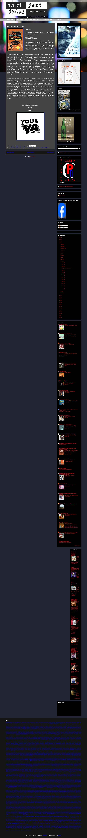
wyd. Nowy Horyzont (29, 823)
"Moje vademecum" (9, 734)
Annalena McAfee (8, 758)
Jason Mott (23, 775)
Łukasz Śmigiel (28, 830)
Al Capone (62, 753)
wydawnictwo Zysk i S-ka (74, 828)
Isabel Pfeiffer (64, 771)
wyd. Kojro (68, 820)
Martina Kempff (11, 790)
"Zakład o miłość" (30, 748)
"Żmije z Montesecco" (34, 750)
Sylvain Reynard (75, 804)
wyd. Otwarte (47, 823)
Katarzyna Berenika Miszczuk (28, 779)
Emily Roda (54, 765)
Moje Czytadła (62, 468)
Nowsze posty (10, 152)
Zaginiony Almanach (64, 541)
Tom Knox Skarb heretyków (68, 807)
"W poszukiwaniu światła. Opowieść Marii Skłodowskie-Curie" (38, 744)
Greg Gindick (45, 769)
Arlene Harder (49, 758)
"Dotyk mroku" (42, 726)
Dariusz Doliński (29, 763)
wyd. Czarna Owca (71, 817)
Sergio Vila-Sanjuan (78, 802)
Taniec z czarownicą (32, 806)
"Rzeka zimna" (56, 738)
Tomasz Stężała (33, 808)
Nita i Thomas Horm (47, 795)
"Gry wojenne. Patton (65, 728)
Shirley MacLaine (21, 803)
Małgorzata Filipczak (13, 791)
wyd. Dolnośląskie (33, 819)
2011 (60, 315)
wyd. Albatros (36, 816)
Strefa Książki (62, 371)
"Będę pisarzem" (58, 722)
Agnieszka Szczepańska (40, 753)
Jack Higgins (28, 774)
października (63, 248)
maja (62, 257)
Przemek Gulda (40, 798)
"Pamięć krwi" (11, 737)
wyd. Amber (65, 816)
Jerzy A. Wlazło (70, 775)
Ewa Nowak (33, 766)
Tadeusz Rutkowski (21, 806)
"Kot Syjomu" (52, 731)
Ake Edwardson (55, 753)
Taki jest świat (62, 195)
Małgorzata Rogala (62, 791)
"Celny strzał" (18, 723)
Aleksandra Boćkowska (11, 754)
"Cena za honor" (23, 723)
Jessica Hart (78, 775)
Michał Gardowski (55, 792)
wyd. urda (53, 827)
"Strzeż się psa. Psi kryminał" (22, 742)
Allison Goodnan (50, 754)
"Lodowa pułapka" (71, 732)
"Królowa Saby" (14, 732)
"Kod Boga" (19, 731)
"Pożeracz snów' (8, 738)
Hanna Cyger (11, 770)
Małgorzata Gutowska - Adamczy (22, 791)
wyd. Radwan (21, 825)
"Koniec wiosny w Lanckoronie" (45, 731)
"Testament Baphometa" (40, 743)
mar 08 (63, 283)
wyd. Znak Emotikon (16, 827)
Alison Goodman (44, 754)
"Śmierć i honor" (8, 750)
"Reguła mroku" (43, 738)
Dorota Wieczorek (47, 764)
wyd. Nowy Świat (36, 823)
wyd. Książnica (74, 820)
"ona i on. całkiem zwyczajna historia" (46, 749)
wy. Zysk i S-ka (12, 816)
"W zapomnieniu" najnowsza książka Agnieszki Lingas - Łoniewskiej (59, 744)
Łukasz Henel (12, 830)
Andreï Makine (17, 755)
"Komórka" (23, 731)
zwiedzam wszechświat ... (74, 689)
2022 (60, 295)
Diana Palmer (77, 763)
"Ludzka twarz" (76, 732)
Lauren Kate (35, 782)
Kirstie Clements (12, 781)
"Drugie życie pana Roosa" (53, 726)
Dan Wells (79, 761)
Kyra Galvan (25, 782)
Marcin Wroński (71, 786)
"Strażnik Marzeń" (9, 742)
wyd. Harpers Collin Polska (32, 820)
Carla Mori (57, 760)
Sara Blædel (63, 802)
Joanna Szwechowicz (63, 776)
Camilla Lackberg (41, 760)
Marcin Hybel (46, 786)
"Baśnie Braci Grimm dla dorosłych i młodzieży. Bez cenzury (19, 722)
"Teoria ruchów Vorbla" (22, 743)
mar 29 (63, 262)
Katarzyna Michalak (65, 779)
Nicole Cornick (37, 795)
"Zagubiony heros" (13, 748)
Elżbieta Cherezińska (34, 765)
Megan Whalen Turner (9, 792)
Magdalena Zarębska (21, 786)
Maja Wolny (38, 786)
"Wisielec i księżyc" (32, 745)
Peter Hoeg (54, 797)
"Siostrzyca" (43, 739)
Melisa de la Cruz (28, 792)
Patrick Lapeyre (51, 796)
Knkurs (34, 781)
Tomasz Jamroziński (12, 808)
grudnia (62, 244)
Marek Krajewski (11, 787)
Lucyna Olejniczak (16, 785)
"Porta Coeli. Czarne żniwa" (76, 737)
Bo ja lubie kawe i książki (65, 343)
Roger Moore (37, 801)
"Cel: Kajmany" (13, 723)
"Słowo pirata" (79, 742)
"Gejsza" (30, 728)
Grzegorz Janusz (71, 769)
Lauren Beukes (30, 782)
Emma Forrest (58, 765)
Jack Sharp (31, 774)
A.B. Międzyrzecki (59, 750)
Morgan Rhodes (16, 795)
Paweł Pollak (33, 797)
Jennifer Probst (55, 775)
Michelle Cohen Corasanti (72, 792)
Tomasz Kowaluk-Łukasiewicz (20, 808)
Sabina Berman (14, 802)
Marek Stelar (41, 787)
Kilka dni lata (8, 781)
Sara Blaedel (59, 802)
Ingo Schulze (76, 770)
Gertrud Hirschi (11, 769)
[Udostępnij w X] (32, 146)
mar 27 (63, 264)
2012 (60, 313)
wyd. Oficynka (42, 823)
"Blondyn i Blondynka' (51, 722)
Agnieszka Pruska (32, 753)
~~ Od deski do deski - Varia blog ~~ (67, 434)
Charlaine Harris (24, 761)
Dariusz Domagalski (36, 763)
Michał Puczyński (65, 792)
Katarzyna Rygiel (15, 780)
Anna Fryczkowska (75, 755)
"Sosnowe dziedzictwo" (13, 740)
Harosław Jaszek (28, 770)
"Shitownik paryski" (15, 739)
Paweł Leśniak (14, 797)
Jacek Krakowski (15, 774)
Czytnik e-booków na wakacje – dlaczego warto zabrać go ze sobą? (71, 364)
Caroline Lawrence (73, 760)
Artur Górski (76, 758)
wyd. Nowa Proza (22, 823)
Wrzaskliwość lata (62, 444)
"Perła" (25, 737)
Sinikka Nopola (40, 803)
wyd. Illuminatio (43, 820)
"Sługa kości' (8, 743)
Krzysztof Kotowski (9, 782)
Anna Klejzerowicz (35, 756)
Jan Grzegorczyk (64, 774)
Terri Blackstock (77, 806)
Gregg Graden (50, 769)
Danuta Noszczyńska (19, 763)
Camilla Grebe (35, 760)
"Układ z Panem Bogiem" (70, 743)
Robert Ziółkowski (23, 801)
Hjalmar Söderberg (65, 770)
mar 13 (63, 279)
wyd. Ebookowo (44, 819)
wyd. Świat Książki (59, 827)
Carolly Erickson (78, 760)
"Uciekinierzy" (63, 743)
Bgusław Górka (78, 759)
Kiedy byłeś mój (78, 780)
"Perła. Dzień (28, 737)
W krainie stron (62, 362)
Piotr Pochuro (26, 798)
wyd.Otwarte (19, 828)
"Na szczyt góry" (52, 734)
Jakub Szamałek (41, 774)
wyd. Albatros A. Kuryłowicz (57, 816)
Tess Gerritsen (11, 807)
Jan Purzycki (69, 774)
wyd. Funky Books (9, 820)
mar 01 (63, 288)
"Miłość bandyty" (57, 733)
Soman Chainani (46, 803)
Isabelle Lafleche (72, 771)
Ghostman (15, 769)
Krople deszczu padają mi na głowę (63, 781)
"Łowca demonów (66, 749)
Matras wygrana (40, 790)
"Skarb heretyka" (49, 739)
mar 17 (63, 275)
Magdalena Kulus (67, 785)
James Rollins (57, 774)
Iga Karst (69, 770)
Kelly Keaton (66, 780)
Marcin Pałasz (56, 786)
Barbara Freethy (28, 759)
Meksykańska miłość (16, 792)
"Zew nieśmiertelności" (21, 749)
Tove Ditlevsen (45, 808)
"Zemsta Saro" (79, 748)
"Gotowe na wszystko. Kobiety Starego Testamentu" (45, 728)
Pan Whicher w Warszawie (44, 796)
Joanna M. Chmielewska (38, 776)
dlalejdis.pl (25, 814)
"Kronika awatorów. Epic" (66, 731)
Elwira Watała (27, 765)
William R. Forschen (37, 811)
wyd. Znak (10, 827)
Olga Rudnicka (16, 796)
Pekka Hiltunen (44, 797)
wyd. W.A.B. (51, 826)
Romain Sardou (42, 801)
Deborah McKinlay (65, 763)
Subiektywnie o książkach (65, 333)
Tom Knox (61, 807)
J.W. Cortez (11, 774)
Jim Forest (10, 776)
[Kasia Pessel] (62, 217)
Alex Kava (29, 754)
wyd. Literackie (12, 822)
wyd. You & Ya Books (44, 147)
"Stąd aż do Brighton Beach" (34, 742)
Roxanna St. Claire (48, 801)
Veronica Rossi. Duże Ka (77, 808)
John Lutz (15, 777)
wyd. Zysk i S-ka (30, 827)
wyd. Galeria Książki (23, 820)
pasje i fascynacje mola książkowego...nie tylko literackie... (75, 569)
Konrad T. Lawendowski (39, 781)
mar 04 (63, 286)
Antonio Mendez (34, 758)
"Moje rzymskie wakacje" (77, 733)
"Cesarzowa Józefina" (30, 723)
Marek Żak (45, 787)
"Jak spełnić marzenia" (29, 729)
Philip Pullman (62, 797)
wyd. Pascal (57, 823)
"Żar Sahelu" (20, 750)
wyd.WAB (34, 828)
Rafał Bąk (66, 798)
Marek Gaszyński (76, 786)
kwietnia (62, 259)
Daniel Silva (8, 763)
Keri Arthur (70, 780)
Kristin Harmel (49, 781)
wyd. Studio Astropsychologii (76, 825)
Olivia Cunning (22, 796)
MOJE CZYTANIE (63, 483)
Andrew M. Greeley (11, 755)
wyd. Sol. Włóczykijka (60, 825)
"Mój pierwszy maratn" (37, 734)
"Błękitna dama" (68, 722)
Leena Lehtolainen (54, 782)
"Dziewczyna (8, 727)
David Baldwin (48, 763)
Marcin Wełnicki (61, 786)
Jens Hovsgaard (64, 775)
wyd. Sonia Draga (67, 825)
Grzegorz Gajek (65, 769)
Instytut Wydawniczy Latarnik (46, 771)
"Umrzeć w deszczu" (17, 744)
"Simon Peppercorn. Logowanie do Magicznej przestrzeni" (31, 739)
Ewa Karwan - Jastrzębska (21, 766)
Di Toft (74, 763)
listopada (63, 246)
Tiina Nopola (33, 807)
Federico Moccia (55, 766)
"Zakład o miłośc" (24, 748)
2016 (60, 306)
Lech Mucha (49, 782)
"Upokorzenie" (23, 744)
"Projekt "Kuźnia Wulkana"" (15, 738)
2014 (60, 310)
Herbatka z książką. (63, 522)
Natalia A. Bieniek (27, 795)
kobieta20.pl (41, 814)
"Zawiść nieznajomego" (54, 748)
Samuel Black (43, 802)
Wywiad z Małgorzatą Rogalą (14, 813)
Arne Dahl (60, 758)
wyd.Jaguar (8, 828)
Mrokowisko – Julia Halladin (64, 411)
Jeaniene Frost (43, 775)
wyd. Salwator (46, 825)
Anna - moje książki (63, 458)
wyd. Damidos (22, 819)
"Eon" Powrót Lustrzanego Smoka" (49, 727)
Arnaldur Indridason (54, 758)
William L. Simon (25, 811)
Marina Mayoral (78, 787)
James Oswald (51, 774)
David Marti (52, 763)
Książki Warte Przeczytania (74, 600)
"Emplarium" (42, 727)
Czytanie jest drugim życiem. (66, 424)
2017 (60, 304)
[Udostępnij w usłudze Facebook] (33, 146)
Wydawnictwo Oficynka (52, 812)
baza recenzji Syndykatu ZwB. (14, 814)
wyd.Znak (37, 828)
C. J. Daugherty (17, 760)
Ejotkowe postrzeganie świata (74, 583)
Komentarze (62, 227)
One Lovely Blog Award (28, 796)
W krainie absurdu (63, 513)
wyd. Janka (54, 820)
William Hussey (13, 811)
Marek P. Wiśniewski (34, 787)
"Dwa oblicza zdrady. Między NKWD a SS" (65, 726)
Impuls (73, 770)
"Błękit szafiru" (63, 722)
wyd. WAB (55, 826)
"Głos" (70, 728)
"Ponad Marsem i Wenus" (68, 737)
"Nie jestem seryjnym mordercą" (65, 734)
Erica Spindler (74, 765)
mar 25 (63, 266)
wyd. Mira (55, 822)
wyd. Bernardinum (27, 817)
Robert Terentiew (17, 801)
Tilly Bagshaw (37, 807)
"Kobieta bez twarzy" (13, 731)
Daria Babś (24, 763)
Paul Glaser (56, 796)
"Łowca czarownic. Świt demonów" (57, 749)
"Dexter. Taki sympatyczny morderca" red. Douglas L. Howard (19, 726)
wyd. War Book (69, 826)
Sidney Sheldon (27, 803)
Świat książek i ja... (63, 352)
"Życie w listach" (40, 750)
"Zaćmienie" (60, 748)
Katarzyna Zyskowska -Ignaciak (41, 780)
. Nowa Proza (49, 750)
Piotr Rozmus (30, 798)
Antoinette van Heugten (27, 758)
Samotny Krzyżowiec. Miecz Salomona (34, 802)
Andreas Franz (76, 754)
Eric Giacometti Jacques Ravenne (66, 765)
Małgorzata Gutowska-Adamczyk (33, 791)
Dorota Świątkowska (54, 764)
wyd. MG (25, 822)
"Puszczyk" (22, 738)
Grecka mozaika (40, 769)
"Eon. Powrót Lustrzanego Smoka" (60, 727)
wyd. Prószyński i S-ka (13, 825)
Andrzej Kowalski (22, 755)
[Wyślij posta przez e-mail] (27, 146)
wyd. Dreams (40, 819)
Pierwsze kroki (58, 19)
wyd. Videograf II (40, 826)
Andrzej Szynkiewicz (35, 755)
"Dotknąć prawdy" (37, 726)
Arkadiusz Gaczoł (44, 758)
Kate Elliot (57, 780)
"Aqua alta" (8, 722)
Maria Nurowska (61, 787)
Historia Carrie (59, 770)
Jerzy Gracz (74, 775)
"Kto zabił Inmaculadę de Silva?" (38, 732)
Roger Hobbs (33, 801)
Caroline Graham (67, 760)
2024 (60, 241)
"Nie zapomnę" (73, 734)
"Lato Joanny (62, 732)
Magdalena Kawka (46, 785)
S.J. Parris (10, 802)
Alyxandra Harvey (56, 754)
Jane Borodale (79, 774)
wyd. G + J (13, 820)
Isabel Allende (59, 771)
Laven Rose (45, 782)
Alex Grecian (25, 754)
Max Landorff (75, 790)
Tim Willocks (50, 807)
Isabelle (68, 771)
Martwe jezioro (16, 790)
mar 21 (63, 272)
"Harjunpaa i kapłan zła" (76, 728)
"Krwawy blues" (73, 731)
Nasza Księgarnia (21, 795)
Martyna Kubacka (21, 790)
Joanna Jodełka (26, 776)
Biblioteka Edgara (63, 380)
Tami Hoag (27, 806)
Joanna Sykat (52, 776)
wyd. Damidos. (27, 819)
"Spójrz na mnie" (61, 740)
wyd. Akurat (28, 816)
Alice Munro (33, 754)
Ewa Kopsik (28, 766)
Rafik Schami (77, 798)
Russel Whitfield (60, 801)
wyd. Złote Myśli (36, 827)
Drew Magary (71, 764)
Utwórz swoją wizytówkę (62, 218)
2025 (60, 239)
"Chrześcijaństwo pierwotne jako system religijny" (42, 723)
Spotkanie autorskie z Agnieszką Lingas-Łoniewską (58, 803)
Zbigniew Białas (29, 813)
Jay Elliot (27, 775)
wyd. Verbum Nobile (27, 826)
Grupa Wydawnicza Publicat (58, 769)
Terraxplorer (44, 835)
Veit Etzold (71, 808)
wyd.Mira (15, 828)
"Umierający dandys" (78, 743)
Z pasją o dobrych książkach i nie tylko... (74, 617)
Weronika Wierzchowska (52, 809)
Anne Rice (21, 758)
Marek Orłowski (23, 787)
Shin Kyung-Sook (15, 803)
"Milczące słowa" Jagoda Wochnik (45, 733)
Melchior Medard (22, 792)
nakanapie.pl (49, 814)
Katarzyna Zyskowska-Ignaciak (51, 780)
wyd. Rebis (27, 825)
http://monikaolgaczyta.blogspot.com (68, 503)
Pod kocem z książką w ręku (74, 677)
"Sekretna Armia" (73, 738)
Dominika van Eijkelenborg (20, 764)
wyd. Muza (60, 822)
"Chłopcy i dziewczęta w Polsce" (56, 723)
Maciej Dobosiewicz (23, 785)
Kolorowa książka (73, 664)
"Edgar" (24, 727)
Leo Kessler (79, 782)
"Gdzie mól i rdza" (25, 728)
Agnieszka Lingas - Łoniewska (44, 752)
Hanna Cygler (16, 770)
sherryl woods (58, 814)
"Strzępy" (28, 742)
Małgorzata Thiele (78, 791)
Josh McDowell (45, 777)
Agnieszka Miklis (19, 753)
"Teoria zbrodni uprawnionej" (31, 743)
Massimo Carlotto (27, 790)
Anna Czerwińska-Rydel (64, 755)
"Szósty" (66, 742)
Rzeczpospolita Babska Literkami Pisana (69, 801)
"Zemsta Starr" (8, 749)
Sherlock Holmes (9, 803)
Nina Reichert (42, 795)
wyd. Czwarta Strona (10, 819)
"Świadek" (13, 750)
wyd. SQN (41, 825)
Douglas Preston (66, 764)
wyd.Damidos (75, 827)
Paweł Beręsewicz (70, 796)
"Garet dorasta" (19, 728)
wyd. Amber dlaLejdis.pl (71, 816)
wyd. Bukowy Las (51, 817)
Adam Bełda (72, 750)
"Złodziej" (26, 749)
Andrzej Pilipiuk (29, 755)
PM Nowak (38, 796)
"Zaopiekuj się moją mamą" (46, 748)
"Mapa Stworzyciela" (16, 733)
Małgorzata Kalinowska (44, 791)
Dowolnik (73, 637)
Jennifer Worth (60, 775)
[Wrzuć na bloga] (31, 146)
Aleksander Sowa (74, 753)
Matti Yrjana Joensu (50, 790)
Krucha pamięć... (68, 372)
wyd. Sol (54, 825)
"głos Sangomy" (33, 749)
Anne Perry (17, 758)
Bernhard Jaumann (72, 759)
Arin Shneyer (39, 758)
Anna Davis (70, 755)
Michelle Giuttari (78, 792)
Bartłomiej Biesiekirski (44, 759)
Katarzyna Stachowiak (21, 780)
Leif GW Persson (60, 782)
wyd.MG (11, 828)
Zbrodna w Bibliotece (42, 813)
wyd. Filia (79, 819)
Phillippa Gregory (20, 798)
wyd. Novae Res (13, 823)
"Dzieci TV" (74, 726)
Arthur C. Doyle (64, 758)
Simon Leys (36, 803)
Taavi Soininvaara (15, 806)
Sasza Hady (67, 802)
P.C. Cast (34, 796)
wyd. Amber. (78, 816)
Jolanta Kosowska (20, 777)
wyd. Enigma (55, 819)
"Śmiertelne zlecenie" (77, 749)
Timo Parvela (54, 807)
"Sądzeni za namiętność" (73, 742)
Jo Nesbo (20, 776)
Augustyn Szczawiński (15, 759)
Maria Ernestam (55, 787)
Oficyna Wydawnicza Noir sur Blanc (71, 795)
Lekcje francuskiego (67, 782)
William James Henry (19, 811)
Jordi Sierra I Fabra (27, 777)
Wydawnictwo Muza (32, 812)
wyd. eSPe (41, 827)
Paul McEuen (65, 796)
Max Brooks (71, 790)
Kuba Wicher (20, 782)
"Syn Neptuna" (42, 742)
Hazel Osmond (33, 770)
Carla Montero (52, 760)
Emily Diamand (49, 765)
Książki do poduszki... (64, 415)
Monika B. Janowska (64, 793)
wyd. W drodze (46, 826)
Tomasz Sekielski (27, 808)
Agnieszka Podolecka (25, 753)
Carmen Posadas (61, 760)
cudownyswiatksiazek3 (64, 399)
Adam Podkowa (76, 750)
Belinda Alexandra (50, 759)
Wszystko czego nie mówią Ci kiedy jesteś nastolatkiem (28, 147)
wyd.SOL (24, 828)
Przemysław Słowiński (61, 798)
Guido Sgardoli (76, 769)
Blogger (59, 835)
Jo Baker (17, 776)
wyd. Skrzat (50, 825)
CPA (31, 760)
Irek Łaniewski (54, 771)
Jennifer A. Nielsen (49, 775)
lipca (62, 253)
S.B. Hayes (78, 801)
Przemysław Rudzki (55, 798)
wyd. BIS (16, 817)
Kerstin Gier (74, 780)
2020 (60, 298)
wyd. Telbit (8, 826)
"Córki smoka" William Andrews (65, 469)
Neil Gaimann (32, 795)
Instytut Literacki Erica (26, 771)
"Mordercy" (14, 734)
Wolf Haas (49, 811)
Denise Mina (70, 763)
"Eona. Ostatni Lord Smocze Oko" (73, 727)
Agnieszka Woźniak (48, 753)
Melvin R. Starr (34, 792)
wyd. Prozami (71, 823)
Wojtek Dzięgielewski (43, 811)
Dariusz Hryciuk (42, 763)
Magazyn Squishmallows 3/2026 (71, 325)
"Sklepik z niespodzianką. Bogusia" (59, 739)
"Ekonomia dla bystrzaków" (35, 727)
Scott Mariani (72, 802)
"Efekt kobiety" (28, 727)
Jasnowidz (20, 775)
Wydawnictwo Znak (65, 812)
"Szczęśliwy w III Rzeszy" (61, 742)
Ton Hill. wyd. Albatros (39, 808)
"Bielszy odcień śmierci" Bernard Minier (42, 722)
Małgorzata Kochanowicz (53, 791)
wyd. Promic (66, 823)
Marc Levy (42, 786)
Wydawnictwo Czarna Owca (70, 811)
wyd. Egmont (49, 819)
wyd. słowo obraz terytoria (48, 827)
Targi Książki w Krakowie (61, 806)
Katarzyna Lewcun (58, 779)
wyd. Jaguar (49, 820)
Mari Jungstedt (50, 787)
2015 (60, 308)
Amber (60, 754)
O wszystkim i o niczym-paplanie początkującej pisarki (66, 474)
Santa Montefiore (53, 802)
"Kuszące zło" (50, 732)
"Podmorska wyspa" (56, 737)
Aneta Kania (44, 755)
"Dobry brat (32, 726)
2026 (60, 237)
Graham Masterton (24, 769)
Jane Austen (74, 774)
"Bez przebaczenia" (32, 722)
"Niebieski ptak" (78, 734)
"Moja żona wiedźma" (70, 733)
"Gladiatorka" (34, 728)
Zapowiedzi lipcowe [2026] (77, 693)
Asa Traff (10, 759)
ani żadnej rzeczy (66, 813)
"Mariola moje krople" (24, 733)
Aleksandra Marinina (19, 754)
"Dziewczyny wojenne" (13, 727)
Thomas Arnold (17, 807)
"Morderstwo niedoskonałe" (21, 734)
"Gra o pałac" (57, 728)
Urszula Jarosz (54, 808)
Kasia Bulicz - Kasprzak (16, 779)
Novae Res (58, 795)
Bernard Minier (66, 759)
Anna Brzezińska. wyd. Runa (55, 755)
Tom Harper (58, 807)
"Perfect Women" (21, 737)
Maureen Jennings (66, 790)
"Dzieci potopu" (78, 726)
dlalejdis (21, 814)
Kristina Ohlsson (54, 781)
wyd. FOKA (63, 819)
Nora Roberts (53, 795)
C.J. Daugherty (22, 760)
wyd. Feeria (75, 819)
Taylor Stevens (67, 806)
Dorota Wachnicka (42, 764)
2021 (60, 297)
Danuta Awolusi (13, 763)
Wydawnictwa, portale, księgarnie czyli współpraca (29, 19)
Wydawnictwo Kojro (14, 812)
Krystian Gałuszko (72, 781)
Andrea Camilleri (70, 754)
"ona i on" (38, 749)
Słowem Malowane (63, 390)
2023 (60, 242)
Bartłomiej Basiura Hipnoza (36, 759)
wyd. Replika (32, 825)
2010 (60, 317)
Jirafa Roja (13, 776)
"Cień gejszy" (65, 723)
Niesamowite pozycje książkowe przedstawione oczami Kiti (74, 650)
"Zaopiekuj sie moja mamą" (37, 748)
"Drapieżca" (47, 726)
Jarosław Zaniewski (15, 775)
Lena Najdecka (73, 782)
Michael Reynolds (49, 792)
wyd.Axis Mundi (70, 827)
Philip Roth (66, 797)
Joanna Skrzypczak (47, 776)
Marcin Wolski (66, 786)
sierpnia (62, 251)
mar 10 (63, 281)
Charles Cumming (30, 761)
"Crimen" (69, 723)
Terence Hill (72, 806)
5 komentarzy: (22, 146)
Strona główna (10, 19)
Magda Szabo (34, 785)
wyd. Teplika (12, 826)
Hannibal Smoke (21, 770)
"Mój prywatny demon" (45, 734)
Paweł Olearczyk (28, 797)
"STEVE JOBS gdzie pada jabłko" (64, 738)
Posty (61, 225)
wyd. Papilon (53, 823)
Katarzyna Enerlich (44, 779)
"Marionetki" (30, 733)
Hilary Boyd (55, 770)
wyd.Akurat (65, 827)
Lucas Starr (10, 785)
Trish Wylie (49, 808)
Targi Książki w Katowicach (52, 806)
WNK (22, 809)
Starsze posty (50, 152)
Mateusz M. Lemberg (34, 790)
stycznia (62, 292)
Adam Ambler (68, 750)
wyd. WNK (65, 826)
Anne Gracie (14, 758)
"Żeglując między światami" (26, 750)
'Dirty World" (45, 750)
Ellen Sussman (15, 765)
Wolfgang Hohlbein (54, 811)
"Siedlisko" (20, 739)
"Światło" (16, 750)
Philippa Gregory (71, 797)
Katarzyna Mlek (71, 779)
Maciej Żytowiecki (29, 785)
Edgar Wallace (76, 764)
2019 (60, 300)
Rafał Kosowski (71, 798)
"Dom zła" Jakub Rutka (69, 344)
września (63, 250)
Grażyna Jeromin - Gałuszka (33, 769)
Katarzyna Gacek (52, 779)
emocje (37, 814)
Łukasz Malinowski (18, 830)
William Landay (30, 811)
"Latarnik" (58, 732)
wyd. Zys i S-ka (23, 827)
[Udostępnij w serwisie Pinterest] (35, 146)
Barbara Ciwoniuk (22, 759)
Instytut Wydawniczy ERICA (36, 771)
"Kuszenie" (46, 732)
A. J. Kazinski (54, 750)
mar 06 (63, 285)
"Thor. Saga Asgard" (57, 743)
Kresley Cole (45, 781)
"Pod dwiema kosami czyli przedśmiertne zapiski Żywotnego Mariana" (42, 737)
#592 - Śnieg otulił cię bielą (70, 533)
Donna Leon (27, 764)
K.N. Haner (68, 777)
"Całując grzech (8, 723)
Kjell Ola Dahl (18, 781)
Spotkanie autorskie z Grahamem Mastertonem (73, 803)
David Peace (60, 763)
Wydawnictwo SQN (59, 812)
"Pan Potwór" (16, 737)
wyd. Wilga (74, 826)
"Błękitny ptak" (79, 722)
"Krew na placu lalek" (58, 731)
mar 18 (63, 274)
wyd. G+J (17, 820)
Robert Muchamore (11, 801)
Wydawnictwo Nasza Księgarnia (42, 812)
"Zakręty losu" (18, 748)
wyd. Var (22, 826)
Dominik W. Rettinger (11, 764)
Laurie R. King (40, 782)
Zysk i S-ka (61, 813)
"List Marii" (66, 732)
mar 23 (63, 270)
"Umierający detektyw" (9, 744)
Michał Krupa (60, 792)
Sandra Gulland (48, 802)
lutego (62, 291)
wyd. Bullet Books (63, 817)
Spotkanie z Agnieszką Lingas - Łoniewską (14, 804)
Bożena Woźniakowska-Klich (10, 760)
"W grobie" (27, 744)
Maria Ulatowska (68, 787)
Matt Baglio (45, 790)
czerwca (62, 255)
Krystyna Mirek (78, 781)
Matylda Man (55, 790)
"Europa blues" (14, 728)
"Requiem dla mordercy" (49, 738)
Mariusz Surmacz (39, 788)
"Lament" (54, 732)
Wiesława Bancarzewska (67, 809)
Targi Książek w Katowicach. (41, 806)
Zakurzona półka (63, 324)
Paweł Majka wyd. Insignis (21, 797)
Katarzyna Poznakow (77, 779)
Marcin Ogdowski (51, 786)
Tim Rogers (41, 807)
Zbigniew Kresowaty (35, 813)
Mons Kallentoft (10, 795)
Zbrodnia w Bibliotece (51, 813)
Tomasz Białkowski (76, 807)
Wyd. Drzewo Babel (62, 811)
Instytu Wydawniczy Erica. (17, 771)
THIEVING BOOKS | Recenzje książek (73, 554)
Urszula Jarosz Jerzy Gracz (60, 808)
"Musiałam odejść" (30, 734)
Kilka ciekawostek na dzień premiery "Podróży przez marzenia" (70, 383)
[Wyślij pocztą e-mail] (30, 146)
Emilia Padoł (44, 765)
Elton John (23, 765)
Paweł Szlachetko (38, 797)
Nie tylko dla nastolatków (15, 26)
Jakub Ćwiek (46, 774)
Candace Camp (47, 760)
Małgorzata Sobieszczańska (70, 791)
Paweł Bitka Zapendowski (77, 796)
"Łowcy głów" (71, 749)
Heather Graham (39, 770)
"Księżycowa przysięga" (29, 732)
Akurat (59, 753)
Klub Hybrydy (22, 781)
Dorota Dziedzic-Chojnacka (34, 764)
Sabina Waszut (19, 802)
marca (62, 261)
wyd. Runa (37, 825)
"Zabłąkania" (8, 748)
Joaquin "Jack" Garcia (70, 776)
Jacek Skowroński (22, 774)
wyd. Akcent (24, 816)
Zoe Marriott (57, 813)
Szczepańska (10, 806)
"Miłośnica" (53, 733)
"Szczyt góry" (47, 742)
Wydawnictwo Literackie (23, 812)
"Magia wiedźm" (10, 733)
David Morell (56, 763)
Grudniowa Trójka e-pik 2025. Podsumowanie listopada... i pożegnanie (70, 427)
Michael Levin (44, 792)
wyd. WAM (61, 826)
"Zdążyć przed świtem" (72, 748)
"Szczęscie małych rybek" (53, 742)
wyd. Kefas (64, 820)
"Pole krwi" (62, 737)
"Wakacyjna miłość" (73, 744)
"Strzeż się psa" (15, 742)
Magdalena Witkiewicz (13, 786)
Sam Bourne (24, 802)
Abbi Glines (63, 750)
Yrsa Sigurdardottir (22, 813)
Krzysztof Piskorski (15, 782)
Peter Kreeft (58, 797)
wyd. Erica (60, 819)
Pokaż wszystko (77, 545)
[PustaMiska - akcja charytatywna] (65, 186)
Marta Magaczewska (66, 788)
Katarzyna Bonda (37, 779)
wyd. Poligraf (61, 823)
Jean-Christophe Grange (37, 775)
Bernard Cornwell (60, 759)
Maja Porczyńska (32, 786)
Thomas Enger (22, 807)
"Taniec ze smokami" (14, 743)
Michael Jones (39, 792)
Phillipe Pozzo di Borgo (13, 798)
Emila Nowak (40, 765)
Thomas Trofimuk (28, 807)
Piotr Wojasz (35, 798)
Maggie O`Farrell (27, 786)
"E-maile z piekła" (20, 727)
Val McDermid (67, 808)
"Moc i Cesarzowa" (63, 733)
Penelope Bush (49, 797)
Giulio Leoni (19, 769)
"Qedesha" (25, 738)
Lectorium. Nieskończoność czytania (67, 443)
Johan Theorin (77, 776)
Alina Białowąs (38, 754)
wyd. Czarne (79, 817)
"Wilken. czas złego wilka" (23, 745)
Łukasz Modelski (23, 830)
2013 (60, 311)
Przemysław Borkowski (47, 798)
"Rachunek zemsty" (36, 738)
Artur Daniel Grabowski (70, 758)
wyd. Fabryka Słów (69, 819)
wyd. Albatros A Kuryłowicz (46, 816)
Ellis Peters (19, 765)
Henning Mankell (50, 770)
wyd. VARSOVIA (18, 826)
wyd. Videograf (33, 826)
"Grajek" (60, 728)
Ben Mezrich (55, 759)
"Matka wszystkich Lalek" (36, 733)
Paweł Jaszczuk (9, 797)
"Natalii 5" (57, 734)
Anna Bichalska (48, 755)
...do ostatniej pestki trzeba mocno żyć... (68, 532)
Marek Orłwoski (28, 787)
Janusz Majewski (9, 775)
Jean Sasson (31, 775)
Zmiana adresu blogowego (70, 504)
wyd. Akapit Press (18, 816)
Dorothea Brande (60, 764)
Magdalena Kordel (59, 785)
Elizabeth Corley (9, 765)
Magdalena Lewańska (73, 785)
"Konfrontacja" (27, 731)
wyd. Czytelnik (17, 819)
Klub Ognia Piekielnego (28, 781)
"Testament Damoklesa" (48, 743)
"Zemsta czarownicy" (14, 749)
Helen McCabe (44, 770)
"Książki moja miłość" (21, 732)
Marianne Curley (73, 787)
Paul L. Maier (60, 796)
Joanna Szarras (57, 776)
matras (45, 814)
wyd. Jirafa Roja (59, 820)
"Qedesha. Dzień (30, 738)
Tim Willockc (46, 807)
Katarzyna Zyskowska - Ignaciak (30, 780)
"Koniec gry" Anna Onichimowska (35, 731)
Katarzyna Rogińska (9, 780)
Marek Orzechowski (17, 787)
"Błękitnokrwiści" (73, 722)
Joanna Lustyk (31, 776)
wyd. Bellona (20, 817)
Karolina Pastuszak (9, 779)
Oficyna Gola (63, 795)
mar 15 (63, 277)
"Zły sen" (29, 749)
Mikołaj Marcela (14, 147)
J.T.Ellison (7, 774)
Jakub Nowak (36, 774)
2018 (60, 302)
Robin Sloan (28, 801)
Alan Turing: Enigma (67, 753)
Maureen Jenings (60, 790)
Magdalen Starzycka (40, 785)
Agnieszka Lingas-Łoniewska (68, 752)
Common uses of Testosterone (65, 542)
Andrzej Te (40, 755)
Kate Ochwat (61, 780)
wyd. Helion (39, 820)
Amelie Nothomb (64, 754)
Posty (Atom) (32, 156)
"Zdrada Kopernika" (66, 748)
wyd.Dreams (79, 827)
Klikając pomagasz (48, 19)
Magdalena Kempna (53, 785)
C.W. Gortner (27, 760)
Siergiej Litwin (32, 803)
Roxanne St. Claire (54, 801)
